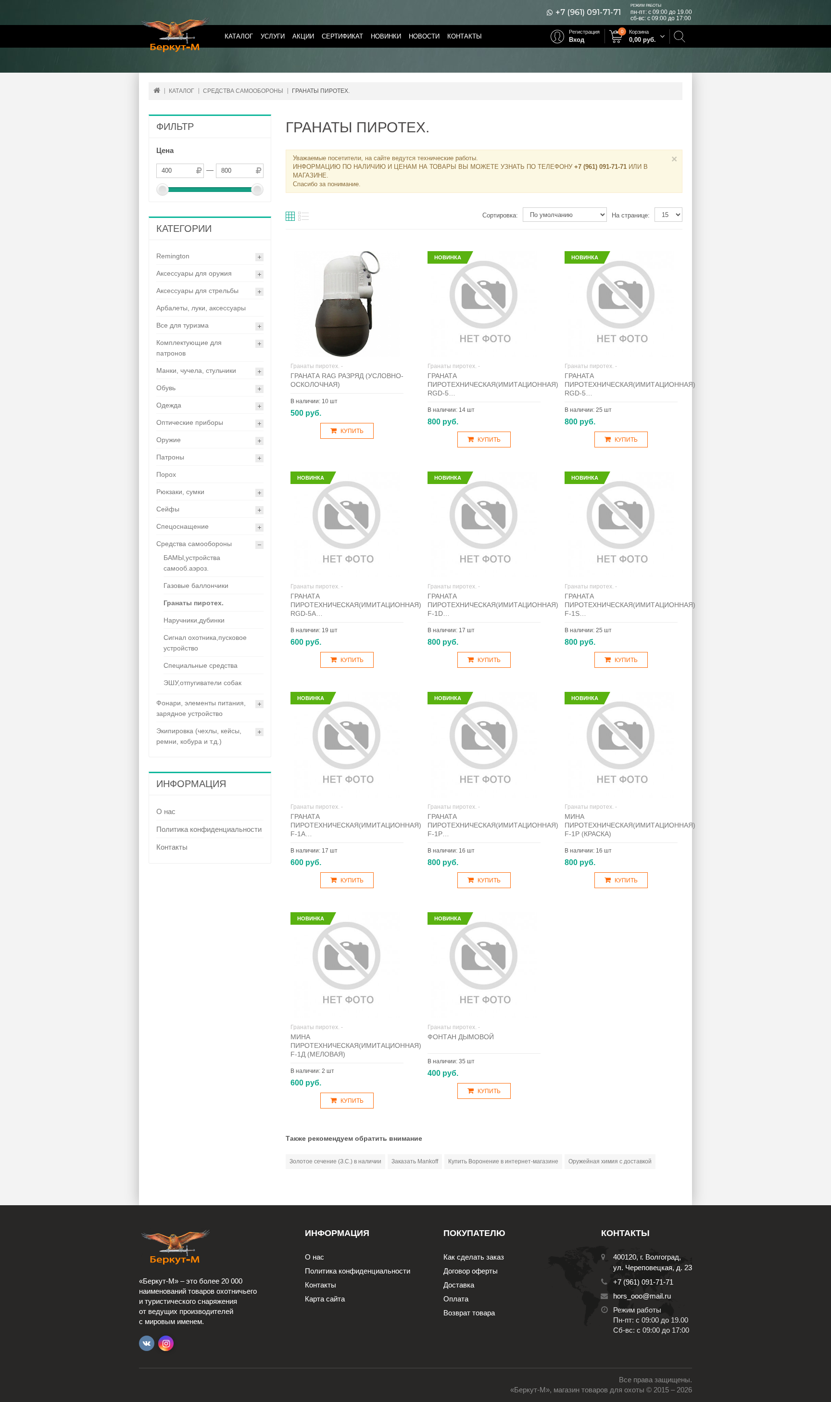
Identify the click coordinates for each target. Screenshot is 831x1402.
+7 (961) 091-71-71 (588, 12)
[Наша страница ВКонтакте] (146, 1343)
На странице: (631, 215)
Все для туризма (182, 325)
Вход (576, 39)
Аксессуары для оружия (194, 273)
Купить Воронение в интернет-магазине (503, 1161)
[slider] (162, 189)
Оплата (455, 1299)
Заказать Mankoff (414, 1161)
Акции (303, 36)
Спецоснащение (182, 526)
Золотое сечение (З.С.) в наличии (335, 1161)
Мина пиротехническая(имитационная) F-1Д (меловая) (355, 1045)
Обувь (166, 388)
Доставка (458, 1285)
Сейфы (167, 509)
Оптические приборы (189, 422)
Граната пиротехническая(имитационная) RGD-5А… (355, 604)
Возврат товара (469, 1313)
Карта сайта (325, 1299)
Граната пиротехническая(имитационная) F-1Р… (493, 825)
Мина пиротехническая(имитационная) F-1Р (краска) (630, 825)
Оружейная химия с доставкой (610, 1161)
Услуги (273, 36)
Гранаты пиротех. (194, 603)
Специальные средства (201, 665)
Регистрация (584, 32)
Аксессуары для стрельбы (197, 290)
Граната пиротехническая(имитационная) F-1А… (355, 825)
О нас (166, 811)
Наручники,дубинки (194, 620)
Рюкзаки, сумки (180, 492)
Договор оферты (470, 1271)
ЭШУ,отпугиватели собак (202, 683)
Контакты (464, 36)
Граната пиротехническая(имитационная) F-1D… (493, 604)
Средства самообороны (194, 544)
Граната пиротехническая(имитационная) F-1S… (630, 604)
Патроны (170, 457)
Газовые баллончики (196, 585)
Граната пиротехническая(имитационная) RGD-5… (493, 384)
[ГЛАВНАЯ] (156, 90)
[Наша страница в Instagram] (166, 1343)
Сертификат (342, 36)
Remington (172, 256)
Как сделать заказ (473, 1257)
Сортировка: (500, 215)
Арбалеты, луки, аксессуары (201, 308)
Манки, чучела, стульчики (196, 370)
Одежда (168, 405)
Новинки (386, 36)
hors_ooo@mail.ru (642, 1296)
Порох (166, 474)
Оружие (168, 440)
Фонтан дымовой (461, 1037)
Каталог (239, 36)
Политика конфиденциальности (209, 829)
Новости (424, 36)
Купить (352, 431)
